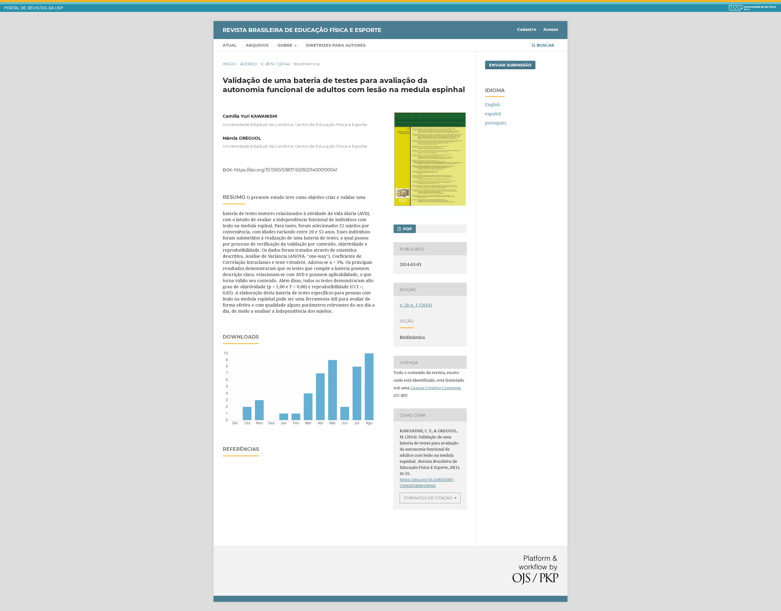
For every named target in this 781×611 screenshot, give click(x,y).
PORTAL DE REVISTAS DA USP (33, 8)
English (492, 104)
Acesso (550, 29)
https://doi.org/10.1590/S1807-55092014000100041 (285, 170)
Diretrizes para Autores (335, 45)
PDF (407, 228)
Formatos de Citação (428, 497)
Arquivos (257, 45)
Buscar (544, 45)
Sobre (285, 45)
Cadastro (526, 29)
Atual (230, 45)
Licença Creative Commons (435, 387)
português (495, 123)
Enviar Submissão (510, 65)
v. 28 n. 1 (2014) (275, 63)
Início (229, 63)
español (493, 114)
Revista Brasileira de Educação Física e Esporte (302, 30)
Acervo (248, 63)
